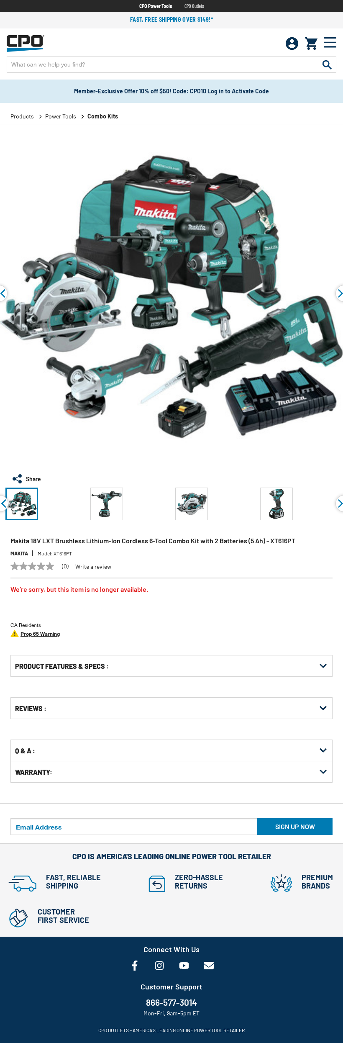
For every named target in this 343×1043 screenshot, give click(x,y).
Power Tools (60, 116)
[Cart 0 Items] (311, 43)
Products (22, 116)
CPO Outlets (194, 6)
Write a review (93, 567)
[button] (22, 504)
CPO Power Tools (155, 6)
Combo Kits (102, 116)
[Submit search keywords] (327, 64)
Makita (19, 553)
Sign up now (295, 826)
